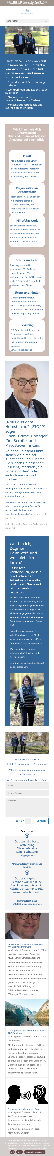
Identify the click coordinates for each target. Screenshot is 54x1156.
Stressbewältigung (31, 958)
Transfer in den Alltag (19, 1124)
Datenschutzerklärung (34, 1152)
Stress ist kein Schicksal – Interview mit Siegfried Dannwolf (25, 945)
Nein (19, 1152)
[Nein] (50, 1146)
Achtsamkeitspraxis (18, 954)
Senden (41, 820)
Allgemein (35, 954)
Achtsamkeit (14, 1120)
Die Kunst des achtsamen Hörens (24, 1109)
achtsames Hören (23, 1116)
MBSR (27, 156)
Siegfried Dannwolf (21, 950)
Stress (18, 958)
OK (12, 1152)
